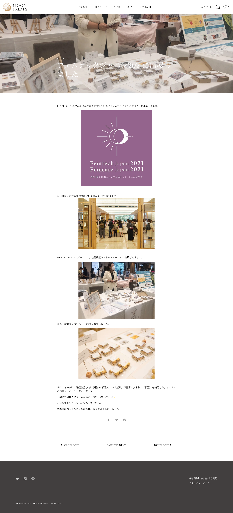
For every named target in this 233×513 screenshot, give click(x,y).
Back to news (116, 445)
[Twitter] (17, 478)
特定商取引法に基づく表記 (203, 478)
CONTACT (145, 7)
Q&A (129, 7)
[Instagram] (25, 478)
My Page (206, 7)
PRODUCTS (100, 7)
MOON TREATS (31, 503)
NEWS (117, 7)
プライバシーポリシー (200, 483)
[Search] (217, 7)
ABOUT (83, 7)
